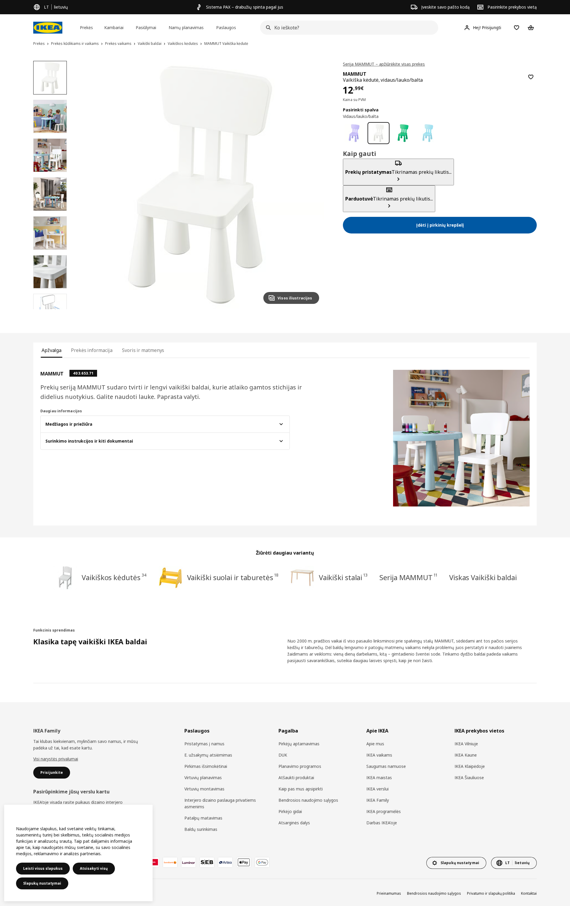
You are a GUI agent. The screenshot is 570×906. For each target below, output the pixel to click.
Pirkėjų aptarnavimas (298, 743)
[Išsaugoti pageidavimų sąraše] (531, 77)
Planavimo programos (299, 766)
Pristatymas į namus (204, 743)
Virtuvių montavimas (204, 789)
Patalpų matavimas (203, 818)
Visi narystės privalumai (55, 759)
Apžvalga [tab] (51, 350)
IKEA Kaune (466, 755)
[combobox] (347, 27)
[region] (200, 185)
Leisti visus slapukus (43, 868)
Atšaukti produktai (296, 777)
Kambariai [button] (114, 27)
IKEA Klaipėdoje (470, 766)
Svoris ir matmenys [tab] (143, 350)
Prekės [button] (86, 27)
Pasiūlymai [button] (146, 27)
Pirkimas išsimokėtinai (205, 766)
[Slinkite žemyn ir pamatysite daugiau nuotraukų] (50, 309)
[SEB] (207, 862)
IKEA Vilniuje (466, 743)
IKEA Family (377, 800)
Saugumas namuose (386, 766)
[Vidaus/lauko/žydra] (428, 133)
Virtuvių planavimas (203, 777)
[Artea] (225, 862)
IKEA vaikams (379, 755)
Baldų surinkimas (200, 829)
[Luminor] (188, 862)
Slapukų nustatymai (42, 883)
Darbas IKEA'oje (381, 822)
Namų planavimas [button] (186, 27)
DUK (282, 755)
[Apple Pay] (243, 862)
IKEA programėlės (383, 811)
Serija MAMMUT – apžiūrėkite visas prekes (384, 64)
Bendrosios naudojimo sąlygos (308, 800)
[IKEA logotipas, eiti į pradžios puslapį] (47, 28)
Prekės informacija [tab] (92, 350)
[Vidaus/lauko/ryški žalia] (403, 133)
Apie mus (375, 743)
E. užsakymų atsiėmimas (208, 755)
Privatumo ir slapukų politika (491, 893)
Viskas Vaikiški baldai (483, 577)
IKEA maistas (379, 777)
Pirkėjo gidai (290, 811)
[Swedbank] (170, 862)
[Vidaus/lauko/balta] (379, 133)
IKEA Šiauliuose (469, 777)
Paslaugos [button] (226, 27)
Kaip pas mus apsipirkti (300, 789)
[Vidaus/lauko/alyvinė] (354, 133)
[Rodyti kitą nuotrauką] (312, 185)
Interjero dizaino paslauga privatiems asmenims (220, 803)
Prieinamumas (389, 893)
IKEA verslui (377, 789)
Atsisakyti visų (94, 868)
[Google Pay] (262, 862)
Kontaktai (529, 893)
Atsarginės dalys (294, 822)
